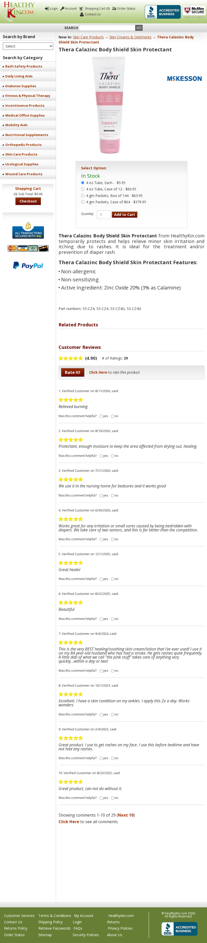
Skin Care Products (21, 154)
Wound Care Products (23, 174)
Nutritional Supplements (26, 134)
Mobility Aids (16, 125)
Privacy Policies (120, 928)
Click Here (98, 372)
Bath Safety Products (23, 66)
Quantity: (87, 213)
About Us (114, 934)
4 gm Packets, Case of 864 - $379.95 (116, 202)
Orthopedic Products (23, 144)
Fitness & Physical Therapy (27, 95)
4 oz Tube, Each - (105, 183)
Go (139, 28)
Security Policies (86, 934)
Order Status (126, 8)
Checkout (28, 201)
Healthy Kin (18, 12)
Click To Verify (194, 12)
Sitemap (45, 934)
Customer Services (19, 915)
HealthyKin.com (121, 915)
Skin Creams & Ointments (130, 37)
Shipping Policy (50, 921)
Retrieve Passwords (54, 928)
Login (54, 8)
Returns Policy (15, 928)
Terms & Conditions (54, 915)
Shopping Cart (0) (97, 8)
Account (71, 8)
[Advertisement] (131, 861)
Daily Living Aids (19, 76)
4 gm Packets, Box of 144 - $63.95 (114, 196)
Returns (113, 921)
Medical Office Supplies (25, 115)
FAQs (77, 928)
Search (71, 28)
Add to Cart (124, 214)
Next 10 (126, 815)
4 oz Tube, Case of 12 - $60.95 (111, 189)
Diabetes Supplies (20, 86)
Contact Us (92, 14)
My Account (83, 915)
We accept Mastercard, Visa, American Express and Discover (28, 248)
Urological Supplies (21, 164)
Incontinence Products (24, 105)
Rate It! (72, 372)
